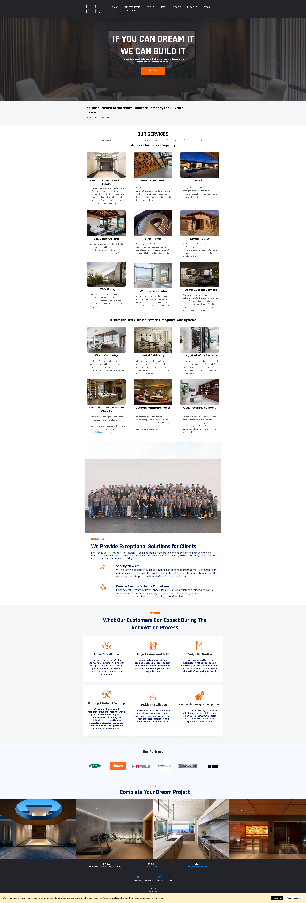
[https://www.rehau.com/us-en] (211, 765)
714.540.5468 (151, 866)
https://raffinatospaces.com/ (101, 432)
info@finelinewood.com (197, 866)
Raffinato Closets (132, 7)
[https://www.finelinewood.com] (92, 9)
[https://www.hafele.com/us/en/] (141, 766)
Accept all (277, 898)
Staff (162, 7)
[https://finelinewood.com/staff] (153, 487)
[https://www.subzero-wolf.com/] (188, 766)
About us (150, 7)
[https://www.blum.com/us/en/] (118, 766)
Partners (115, 10)
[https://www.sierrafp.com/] (95, 766)
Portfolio (206, 7)
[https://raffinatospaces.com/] (106, 392)
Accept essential (294, 898)
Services (114, 7)
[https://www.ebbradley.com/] (165, 765)
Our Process (176, 7)
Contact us (192, 7)
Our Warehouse (132, 10)
